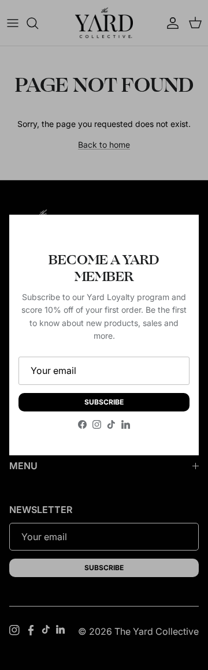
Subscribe (104, 402)
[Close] (178, 235)
